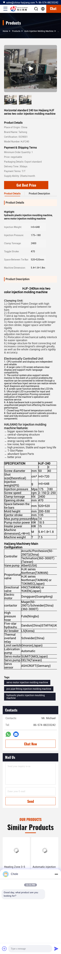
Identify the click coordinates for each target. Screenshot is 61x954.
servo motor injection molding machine (27, 682)
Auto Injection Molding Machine (38, 31)
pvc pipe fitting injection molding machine (28, 688)
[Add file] (4, 948)
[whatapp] (8, 734)
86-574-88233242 (48, 2)
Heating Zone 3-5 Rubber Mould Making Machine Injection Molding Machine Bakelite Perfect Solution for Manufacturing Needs (15, 869)
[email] (16, 734)
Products (16, 31)
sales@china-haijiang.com (20, 2)
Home (5, 31)
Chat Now (30, 743)
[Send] (56, 948)
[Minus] (56, 874)
